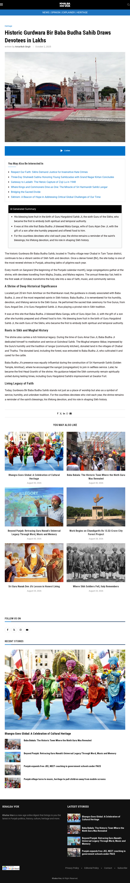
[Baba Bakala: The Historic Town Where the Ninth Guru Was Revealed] (96, 451)
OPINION (55, 12)
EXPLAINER (68, 12)
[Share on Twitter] (61, 413)
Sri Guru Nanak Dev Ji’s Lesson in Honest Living (34, 586)
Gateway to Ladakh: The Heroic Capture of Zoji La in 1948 (43, 181)
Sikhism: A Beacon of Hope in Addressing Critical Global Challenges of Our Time (56, 197)
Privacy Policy (72, 868)
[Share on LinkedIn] (64, 413)
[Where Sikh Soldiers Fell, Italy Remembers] (96, 562)
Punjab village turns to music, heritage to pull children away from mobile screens (65, 779)
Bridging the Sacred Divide (25, 191)
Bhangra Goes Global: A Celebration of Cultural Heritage (38, 733)
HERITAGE (82, 12)
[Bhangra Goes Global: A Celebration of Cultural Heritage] (34, 451)
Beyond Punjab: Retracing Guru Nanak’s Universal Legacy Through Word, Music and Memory (70, 753)
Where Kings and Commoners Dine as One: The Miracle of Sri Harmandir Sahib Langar (59, 187)
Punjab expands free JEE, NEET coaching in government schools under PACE (62, 766)
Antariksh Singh (23, 46)
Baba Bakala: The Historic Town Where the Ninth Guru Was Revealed (57, 740)
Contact (108, 868)
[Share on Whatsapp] (67, 413)
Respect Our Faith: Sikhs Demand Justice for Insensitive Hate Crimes (49, 172)
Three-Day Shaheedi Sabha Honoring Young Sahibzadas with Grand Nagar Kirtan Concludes (62, 177)
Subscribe (122, 868)
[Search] (128, 4)
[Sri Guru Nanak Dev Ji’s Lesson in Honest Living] (34, 562)
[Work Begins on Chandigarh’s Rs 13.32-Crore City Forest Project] (96, 506)
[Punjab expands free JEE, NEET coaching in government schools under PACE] (13, 770)
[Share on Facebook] (57, 413)
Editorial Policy (91, 868)
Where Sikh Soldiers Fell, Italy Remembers (96, 586)
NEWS (45, 12)
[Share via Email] (70, 413)
